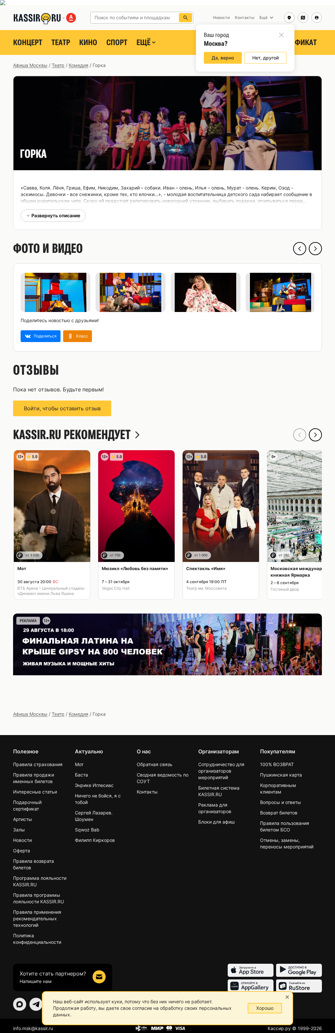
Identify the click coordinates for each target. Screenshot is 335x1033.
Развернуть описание (55, 215)
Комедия (78, 65)
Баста (81, 775)
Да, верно (223, 57)
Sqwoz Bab (87, 829)
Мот (79, 764)
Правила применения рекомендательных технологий (37, 918)
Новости (22, 840)
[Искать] (185, 17)
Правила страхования (37, 764)
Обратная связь (154, 764)
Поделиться (45, 336)
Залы (19, 829)
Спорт (116, 42)
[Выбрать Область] (303, 17)
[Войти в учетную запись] (316, 17)
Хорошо (264, 1008)
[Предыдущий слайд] (299, 248)
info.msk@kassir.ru (33, 1028)
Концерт (27, 42)
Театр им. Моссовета (206, 588)
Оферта (21, 850)
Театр (60, 42)
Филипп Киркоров (95, 840)
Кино (88, 42)
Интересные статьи (35, 792)
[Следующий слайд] (315, 248)
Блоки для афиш (216, 822)
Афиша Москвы (30, 65)
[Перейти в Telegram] (36, 1004)
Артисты (22, 819)
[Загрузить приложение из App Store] (250, 970)
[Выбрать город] (289, 17)
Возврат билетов (278, 812)
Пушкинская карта (281, 775)
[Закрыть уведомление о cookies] (287, 997)
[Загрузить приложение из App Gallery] (250, 985)
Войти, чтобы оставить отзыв (62, 408)
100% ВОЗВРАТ (277, 764)
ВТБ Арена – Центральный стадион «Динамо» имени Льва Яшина (50, 591)
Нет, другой (265, 57)
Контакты (147, 792)
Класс (82, 336)
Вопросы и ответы (280, 802)
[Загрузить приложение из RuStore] (299, 985)
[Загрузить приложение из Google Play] (299, 970)
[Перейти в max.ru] (19, 1004)
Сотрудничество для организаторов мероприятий (221, 771)
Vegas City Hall (116, 588)
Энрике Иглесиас (94, 785)
